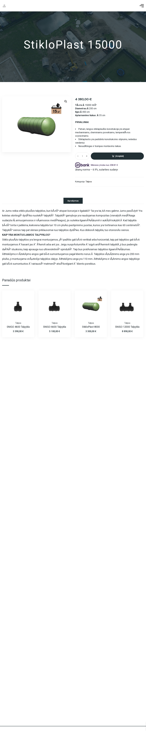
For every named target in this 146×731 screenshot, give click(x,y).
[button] (65, 101)
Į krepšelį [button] (27, 296)
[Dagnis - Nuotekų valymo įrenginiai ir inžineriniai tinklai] (4, 6)
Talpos (89, 181)
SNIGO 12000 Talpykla (127, 326)
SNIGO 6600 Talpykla (54, 326)
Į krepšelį (119, 156)
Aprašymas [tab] (73, 200)
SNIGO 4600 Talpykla (18, 326)
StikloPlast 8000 (91, 326)
